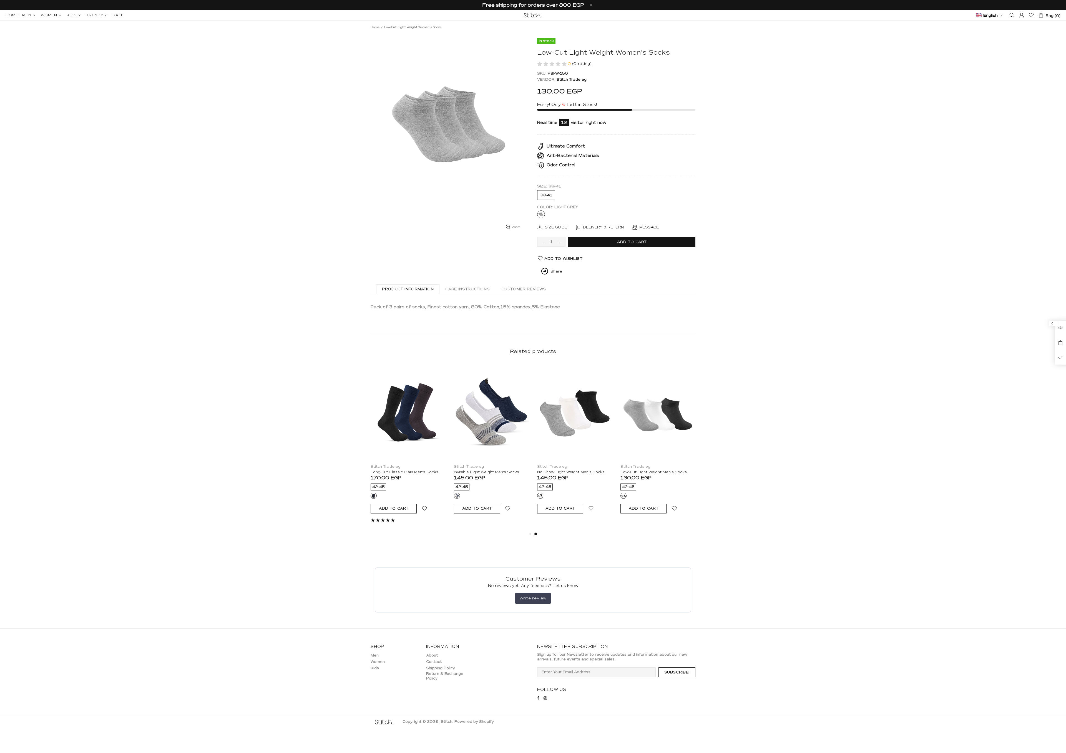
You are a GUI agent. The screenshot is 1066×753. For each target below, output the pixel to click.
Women (378, 662)
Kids (375, 668)
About (432, 655)
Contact (434, 662)
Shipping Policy (440, 668)
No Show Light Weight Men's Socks (571, 472)
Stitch (533, 15)
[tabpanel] (574, 444)
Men (375, 655)
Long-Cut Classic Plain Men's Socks (404, 472)
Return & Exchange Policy (444, 676)
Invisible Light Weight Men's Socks (486, 472)
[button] (990, 14)
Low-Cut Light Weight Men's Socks (653, 472)
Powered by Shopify (474, 721)
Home (375, 27)
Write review (533, 598)
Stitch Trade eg (572, 79)
